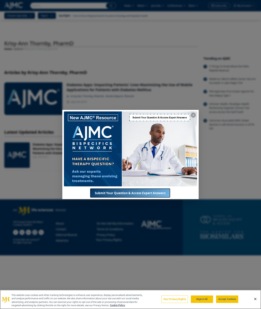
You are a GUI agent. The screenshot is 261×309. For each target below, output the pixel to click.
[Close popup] (193, 115)
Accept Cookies (227, 299)
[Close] (255, 299)
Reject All (202, 299)
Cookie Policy (117, 305)
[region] (130, 299)
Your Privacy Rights (174, 299)
